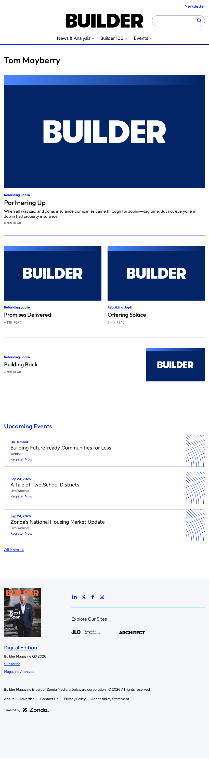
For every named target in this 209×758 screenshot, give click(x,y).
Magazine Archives (19, 672)
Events (141, 38)
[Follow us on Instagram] (102, 597)
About (9, 699)
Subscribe (12, 664)
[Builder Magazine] (104, 21)
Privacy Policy (75, 699)
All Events (14, 549)
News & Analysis (73, 38)
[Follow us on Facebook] (93, 597)
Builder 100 (112, 38)
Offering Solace (127, 314)
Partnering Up (25, 202)
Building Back (20, 364)
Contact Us (49, 699)
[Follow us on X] (84, 597)
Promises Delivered (27, 314)
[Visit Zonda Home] (26, 709)
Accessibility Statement (110, 699)
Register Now (21, 459)
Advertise (27, 699)
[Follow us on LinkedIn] (74, 597)
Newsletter (195, 6)
